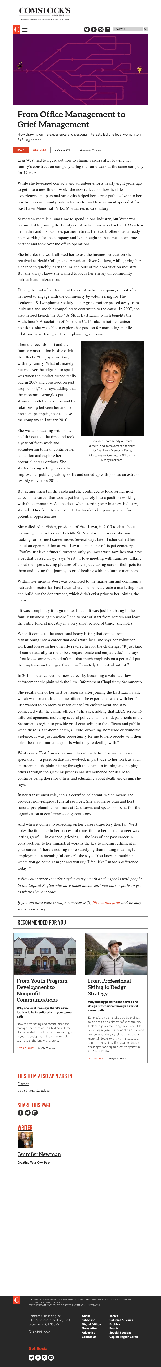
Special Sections (120, 1332)
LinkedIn (107, 29)
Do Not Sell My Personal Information (81, 1305)
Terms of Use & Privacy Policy (44, 1305)
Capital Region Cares (123, 1337)
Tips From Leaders (34, 1090)
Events (114, 1328)
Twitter (87, 29)
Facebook (94, 29)
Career (23, 1083)
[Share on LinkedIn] (35, 1113)
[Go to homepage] (45, 13)
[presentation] (16, 29)
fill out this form (105, 902)
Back (21, 149)
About (86, 1316)
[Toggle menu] (24, 29)
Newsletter (89, 1328)
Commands (3, 1364)
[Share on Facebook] (20, 1113)
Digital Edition (91, 1324)
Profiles (114, 1324)
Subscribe (88, 1320)
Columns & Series (121, 1320)
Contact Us (89, 1337)
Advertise (88, 1332)
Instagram (101, 29)
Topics (113, 1316)
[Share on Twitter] (28, 1113)
